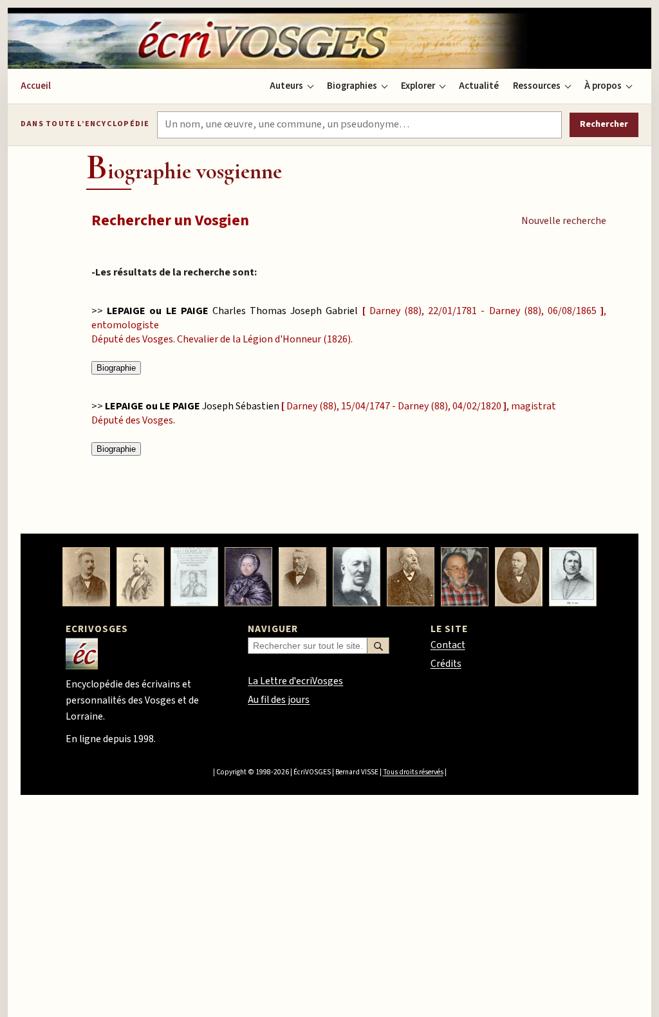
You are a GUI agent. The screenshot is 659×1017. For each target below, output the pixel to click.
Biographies (352, 86)
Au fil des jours (279, 700)
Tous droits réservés (413, 772)
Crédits (446, 664)
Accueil (36, 86)
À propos (603, 86)
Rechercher (604, 124)
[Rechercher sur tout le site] (378, 645)
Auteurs (286, 86)
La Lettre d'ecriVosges (295, 681)
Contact (448, 645)
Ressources (537, 86)
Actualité (479, 86)
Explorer (418, 86)
